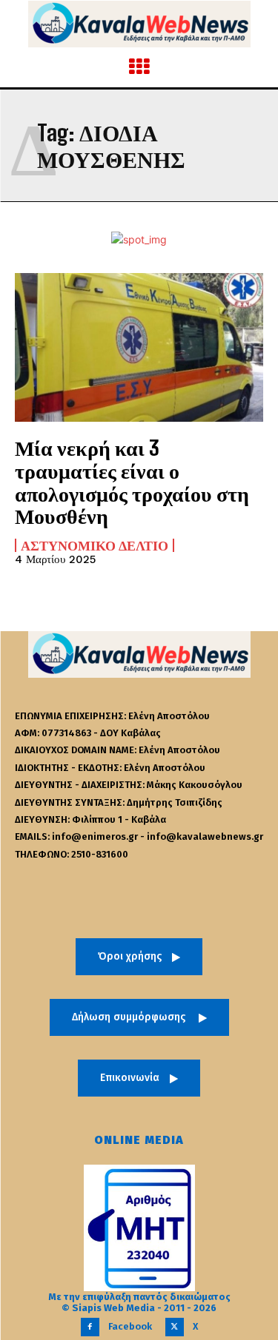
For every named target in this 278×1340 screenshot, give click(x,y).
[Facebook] (90, 1327)
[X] (174, 1327)
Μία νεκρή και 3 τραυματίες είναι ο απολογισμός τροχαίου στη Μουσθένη (132, 481)
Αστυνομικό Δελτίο (94, 545)
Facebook (130, 1326)
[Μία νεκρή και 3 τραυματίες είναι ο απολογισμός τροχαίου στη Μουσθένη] (139, 347)
